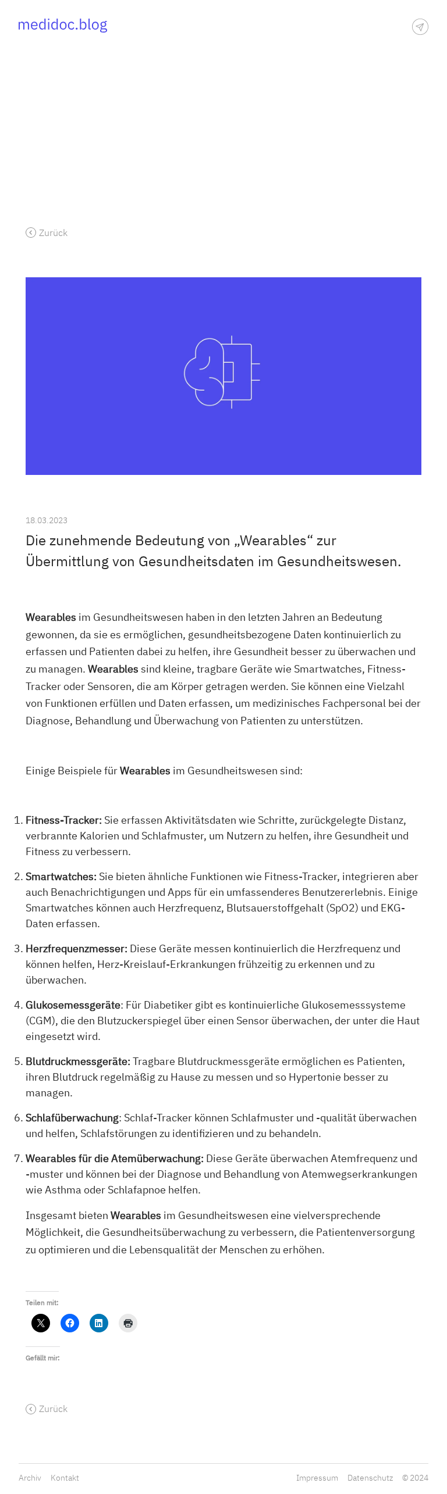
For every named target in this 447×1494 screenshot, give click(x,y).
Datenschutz (370, 1477)
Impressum (317, 1477)
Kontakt (65, 1477)
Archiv (30, 1477)
